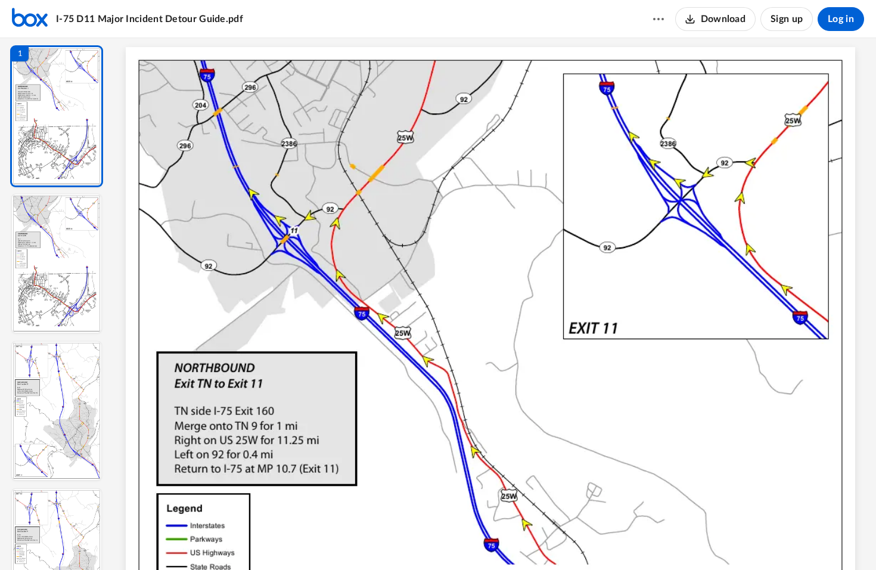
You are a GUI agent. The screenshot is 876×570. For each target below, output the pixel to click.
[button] (56, 116)
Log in (841, 19)
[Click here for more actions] (658, 19)
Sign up (787, 19)
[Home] (30, 19)
